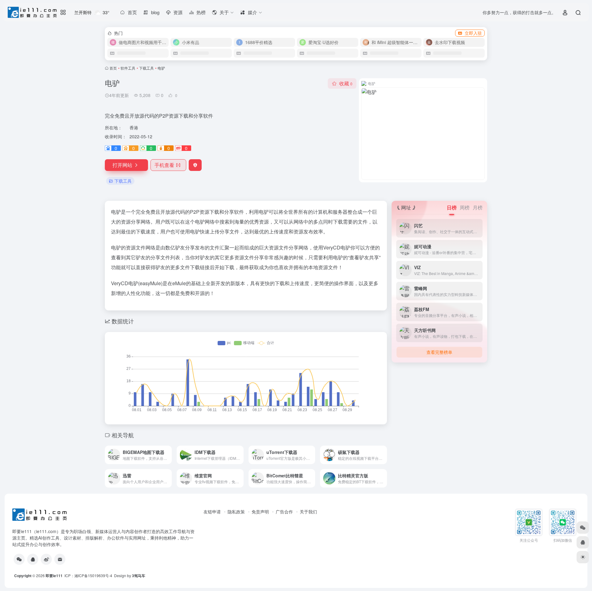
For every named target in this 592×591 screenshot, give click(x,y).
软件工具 (128, 68)
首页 (113, 68)
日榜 (452, 207)
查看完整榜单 (439, 352)
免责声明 (260, 511)
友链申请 (212, 511)
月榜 (478, 207)
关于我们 (308, 511)
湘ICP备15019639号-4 (93, 575)
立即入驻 (473, 33)
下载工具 (146, 68)
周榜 (465, 207)
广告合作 (284, 511)
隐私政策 (236, 511)
